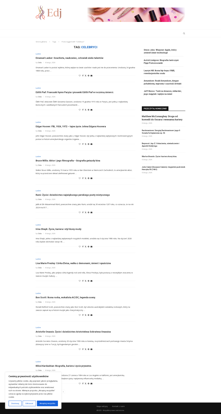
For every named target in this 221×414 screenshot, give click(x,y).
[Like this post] (80, 75)
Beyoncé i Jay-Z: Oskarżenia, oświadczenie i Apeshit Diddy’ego (160, 144)
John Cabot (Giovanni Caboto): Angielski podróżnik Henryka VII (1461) (163, 168)
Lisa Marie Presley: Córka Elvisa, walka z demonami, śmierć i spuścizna (73, 263)
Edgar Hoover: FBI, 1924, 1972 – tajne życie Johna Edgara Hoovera (71, 126)
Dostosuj (15, 403)
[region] (33, 390)
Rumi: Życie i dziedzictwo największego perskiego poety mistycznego (73, 195)
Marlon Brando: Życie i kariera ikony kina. (159, 156)
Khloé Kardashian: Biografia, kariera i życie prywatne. (64, 366)
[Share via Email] (91, 75)
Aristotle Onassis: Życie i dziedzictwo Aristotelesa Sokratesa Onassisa (73, 331)
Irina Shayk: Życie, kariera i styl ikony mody (58, 229)
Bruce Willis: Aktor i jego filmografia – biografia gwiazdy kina (68, 160)
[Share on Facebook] (82, 75)
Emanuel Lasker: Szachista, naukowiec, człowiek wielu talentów (69, 58)
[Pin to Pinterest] (88, 75)
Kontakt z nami (118, 406)
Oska (40, 62)
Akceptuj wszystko (47, 403)
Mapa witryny (102, 406)
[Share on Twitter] (85, 75)
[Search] (184, 33)
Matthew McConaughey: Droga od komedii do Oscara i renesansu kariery (162, 118)
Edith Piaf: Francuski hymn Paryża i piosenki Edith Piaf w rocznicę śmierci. (75, 92)
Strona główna (41, 42)
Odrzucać (29, 403)
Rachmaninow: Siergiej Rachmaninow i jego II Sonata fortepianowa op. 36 (161, 131)
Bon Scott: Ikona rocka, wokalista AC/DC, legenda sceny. (66, 297)
